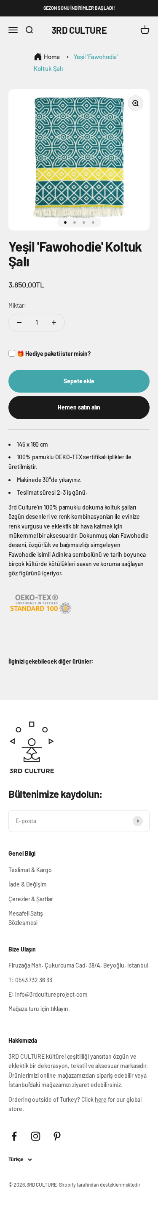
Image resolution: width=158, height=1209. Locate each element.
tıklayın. (60, 1008)
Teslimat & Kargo (30, 869)
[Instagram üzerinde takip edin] (35, 1136)
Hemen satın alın (79, 407)
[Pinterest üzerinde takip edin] (57, 1136)
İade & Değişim (27, 884)
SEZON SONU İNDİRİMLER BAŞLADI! (79, 8)
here (101, 1099)
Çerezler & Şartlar (30, 899)
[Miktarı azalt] (19, 322)
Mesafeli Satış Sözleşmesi (25, 918)
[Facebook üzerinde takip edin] (14, 1136)
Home (52, 56)
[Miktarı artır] (53, 322)
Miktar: (17, 305)
